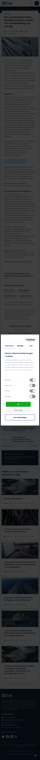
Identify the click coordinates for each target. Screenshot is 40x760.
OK (18, 404)
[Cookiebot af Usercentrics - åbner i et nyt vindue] (27, 340)
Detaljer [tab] (20, 346)
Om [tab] (31, 346)
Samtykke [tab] (9, 346)
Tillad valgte (18, 410)
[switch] (32, 385)
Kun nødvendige (20, 417)
